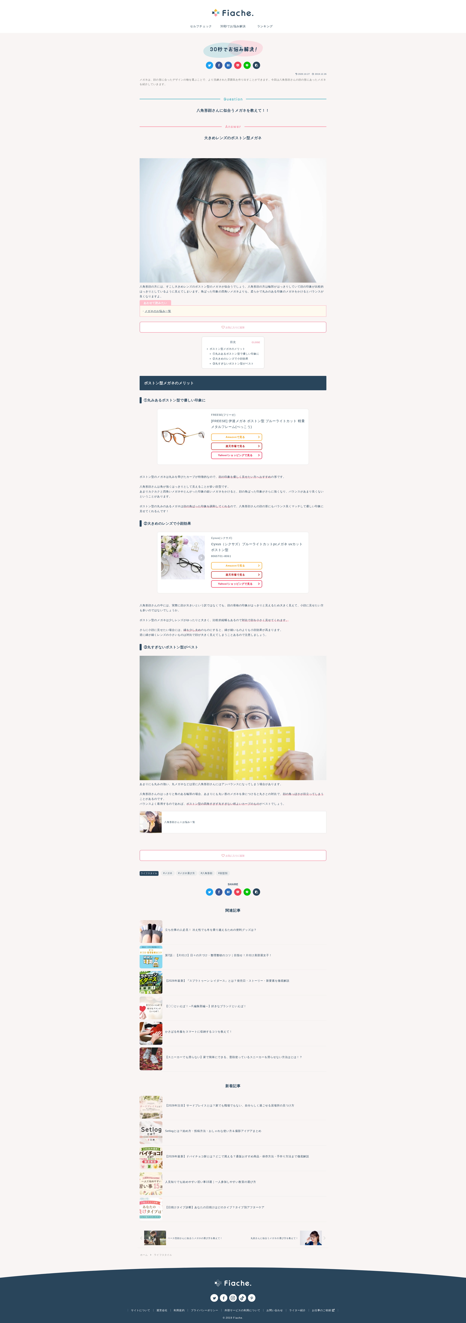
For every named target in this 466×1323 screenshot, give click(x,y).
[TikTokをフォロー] (242, 1298)
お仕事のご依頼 (322, 1310)
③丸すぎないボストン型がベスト (233, 363)
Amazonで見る (235, 437)
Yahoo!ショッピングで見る (235, 455)
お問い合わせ (274, 1310)
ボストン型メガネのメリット (227, 349)
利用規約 (179, 1310)
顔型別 (224, 873)
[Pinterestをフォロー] (251, 1298)
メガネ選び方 (187, 873)
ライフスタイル (149, 873)
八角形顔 (207, 873)
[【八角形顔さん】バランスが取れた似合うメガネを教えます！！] (228, 65)
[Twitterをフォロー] (214, 1298)
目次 (233, 342)
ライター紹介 (297, 1310)
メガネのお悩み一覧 (158, 311)
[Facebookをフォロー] (223, 1298)
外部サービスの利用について (242, 1310)
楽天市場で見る (235, 446)
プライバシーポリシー (204, 1310)
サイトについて (140, 1310)
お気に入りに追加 (235, 327)
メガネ (168, 873)
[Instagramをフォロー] (233, 1298)
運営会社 (162, 1310)
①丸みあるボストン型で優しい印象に (236, 353)
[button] (256, 65)
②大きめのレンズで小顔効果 (230, 358)
